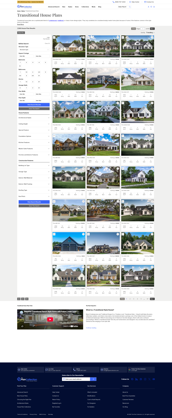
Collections (85, 7)
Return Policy (56, 399)
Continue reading (91, 328)
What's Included (92, 392)
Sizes (77, 7)
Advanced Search (53, 7)
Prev (133, 28)
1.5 (26, 72)
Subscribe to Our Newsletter (73, 375)
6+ (20, 66)
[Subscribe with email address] (93, 379)
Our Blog (125, 407)
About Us (125, 392)
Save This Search (34, 108)
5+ (39, 75)
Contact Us (55, 396)
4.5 (33, 75)
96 (27, 299)
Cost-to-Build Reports (93, 399)
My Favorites (56, 407)
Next (152, 28)
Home (19, 11)
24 (19, 299)
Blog (99, 7)
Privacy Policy (33, 414)
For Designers (91, 403)
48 (23, 299)
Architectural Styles (22, 403)
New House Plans (22, 396)
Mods (93, 7)
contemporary (53, 20)
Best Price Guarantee (129, 396)
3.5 (20, 75)
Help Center (55, 392)
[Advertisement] (34, 236)
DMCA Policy (42, 414)
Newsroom (126, 403)
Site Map (50, 414)
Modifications (91, 396)
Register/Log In (56, 403)
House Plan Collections (24, 407)
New (63, 7)
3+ (39, 81)
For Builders (90, 407)
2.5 (39, 72)
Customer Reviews (128, 399)
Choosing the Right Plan (24, 399)
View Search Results (34, 104)
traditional (61, 20)
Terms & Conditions (22, 414)
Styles (70, 7)
